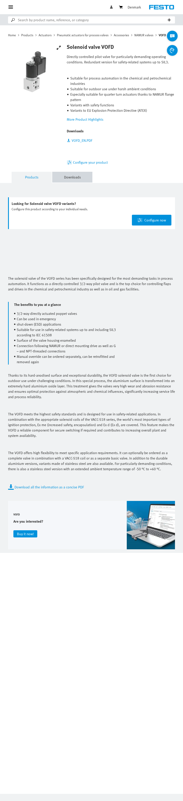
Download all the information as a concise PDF (49, 487)
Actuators (45, 35)
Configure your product (90, 162)
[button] (112, 7)
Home (12, 35)
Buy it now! (25, 534)
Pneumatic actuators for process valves (82, 35)
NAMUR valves (143, 35)
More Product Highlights (85, 119)
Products (27, 35)
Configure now (155, 220)
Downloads (72, 177)
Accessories (121, 35)
